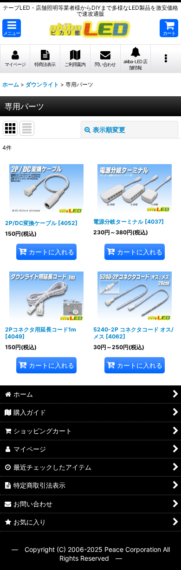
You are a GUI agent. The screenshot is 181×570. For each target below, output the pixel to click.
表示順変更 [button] (109, 129)
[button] (11, 28)
